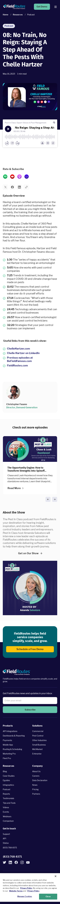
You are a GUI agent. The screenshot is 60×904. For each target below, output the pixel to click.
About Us (36, 771)
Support (6, 834)
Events (6, 812)
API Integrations (10, 731)
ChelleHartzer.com (18, 348)
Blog (5, 771)
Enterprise (36, 753)
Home (5, 14)
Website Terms (16, 891)
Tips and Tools (9, 803)
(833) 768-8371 (10, 847)
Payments (7, 740)
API (4, 838)
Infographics (8, 785)
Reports (6, 794)
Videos (6, 807)
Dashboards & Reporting (14, 735)
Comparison (8, 821)
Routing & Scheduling (12, 749)
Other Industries (39, 740)
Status (6, 843)
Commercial (37, 731)
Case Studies (9, 776)
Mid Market (37, 749)
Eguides (6, 780)
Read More (14, 488)
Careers (35, 776)
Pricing (35, 789)
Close (48, 896)
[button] (5, 187)
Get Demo (42, 6)
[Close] (55, 876)
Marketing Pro (9, 753)
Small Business (39, 745)
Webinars (7, 816)
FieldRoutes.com (17, 365)
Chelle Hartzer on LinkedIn (23, 353)
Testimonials (8, 798)
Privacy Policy (26, 888)
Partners (36, 794)
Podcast (6, 789)
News (34, 785)
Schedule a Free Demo (30, 649)
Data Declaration (39, 780)
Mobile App (8, 745)
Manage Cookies (24, 896)
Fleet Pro (7, 758)
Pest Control (37, 735)
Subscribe (30, 709)
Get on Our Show (28, 553)
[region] (30, 887)
